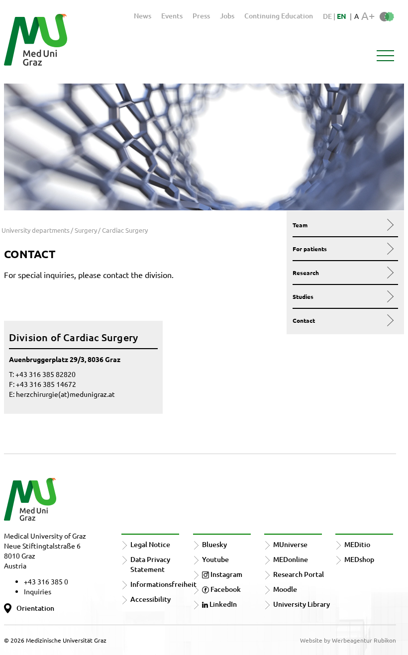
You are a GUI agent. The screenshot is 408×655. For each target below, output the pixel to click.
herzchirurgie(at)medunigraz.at (65, 393)
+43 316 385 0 (46, 581)
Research (306, 273)
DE (328, 16)
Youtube (215, 559)
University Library (301, 604)
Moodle (285, 589)
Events (172, 15)
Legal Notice (150, 544)
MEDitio (357, 544)
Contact (304, 320)
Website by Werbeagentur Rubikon (348, 640)
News (142, 15)
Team (300, 225)
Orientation (35, 608)
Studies (303, 296)
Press (201, 15)
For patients (310, 249)
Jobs (227, 15)
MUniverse (290, 544)
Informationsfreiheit (163, 584)
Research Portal (298, 574)
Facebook (225, 589)
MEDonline (290, 559)
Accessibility (150, 599)
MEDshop (359, 559)
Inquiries (37, 591)
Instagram (225, 574)
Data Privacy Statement (150, 564)
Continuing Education (278, 15)
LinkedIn (222, 604)
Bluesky (214, 544)
